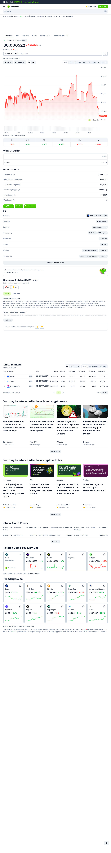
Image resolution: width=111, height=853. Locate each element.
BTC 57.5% (48, 16)
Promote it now (32, 573)
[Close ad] (20, 555)
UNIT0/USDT (41, 376)
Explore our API (20, 135)
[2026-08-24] (98, 62)
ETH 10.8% (56, 16)
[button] (102, 221)
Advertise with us (11, 272)
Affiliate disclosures (9, 367)
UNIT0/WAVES (41, 386)
